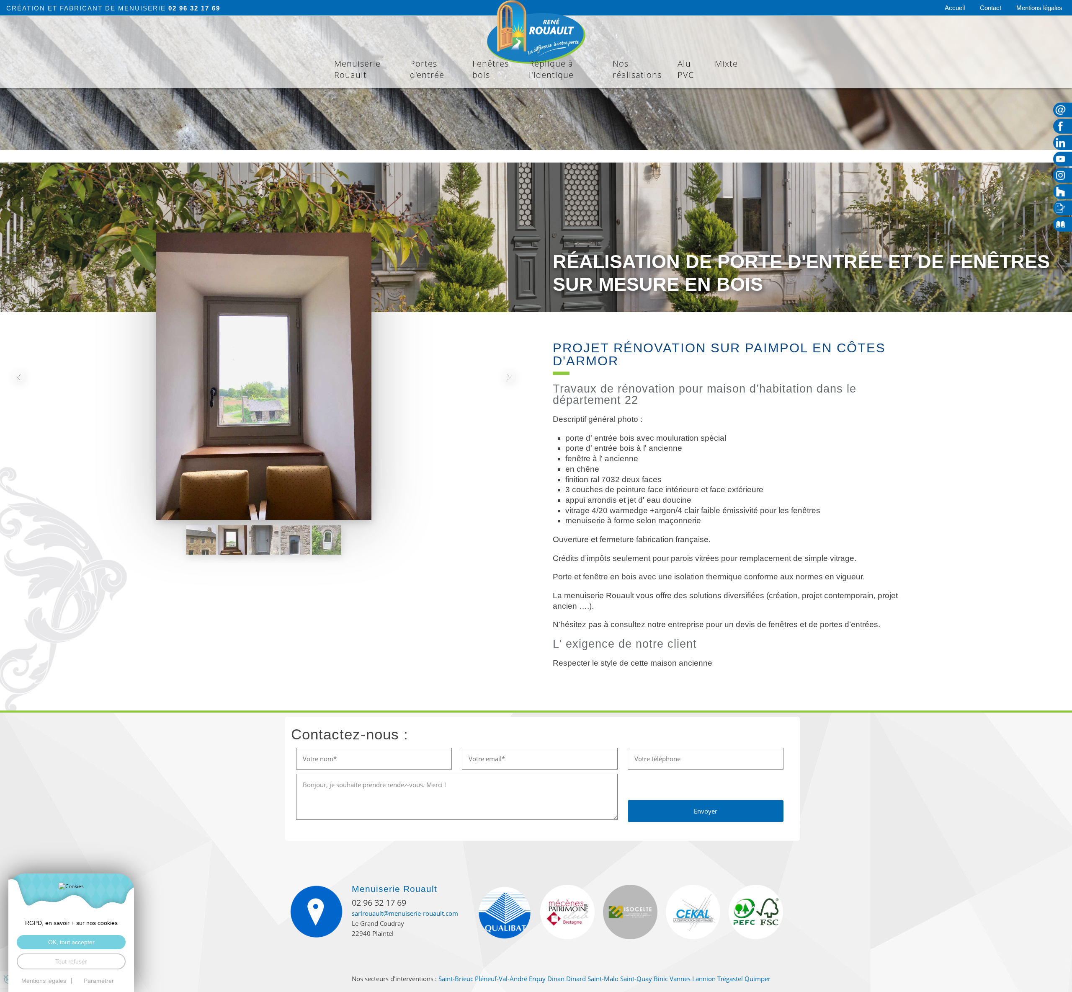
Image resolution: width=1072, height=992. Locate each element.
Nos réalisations (637, 69)
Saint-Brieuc (455, 978)
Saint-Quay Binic (644, 978)
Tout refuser (71, 961)
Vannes (680, 978)
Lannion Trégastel (717, 978)
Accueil (955, 7)
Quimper (757, 978)
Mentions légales (1039, 7)
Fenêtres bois (490, 69)
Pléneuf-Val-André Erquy (510, 978)
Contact (990, 7)
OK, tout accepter (71, 942)
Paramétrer (99, 981)
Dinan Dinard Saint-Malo (582, 978)
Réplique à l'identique (551, 69)
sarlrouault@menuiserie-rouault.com (405, 913)
